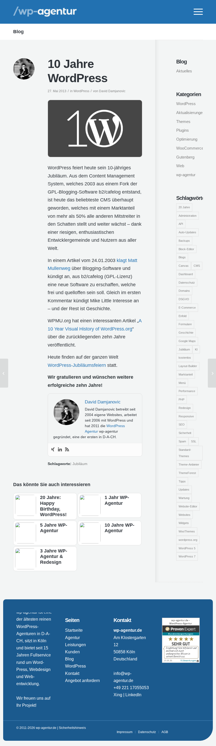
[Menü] (195, 12)
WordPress (81, 91)
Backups (184, 240)
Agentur (72, 637)
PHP (181, 399)
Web (180, 166)
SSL (193, 441)
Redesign (185, 407)
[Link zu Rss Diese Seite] (196, 728)
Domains (184, 290)
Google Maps (187, 341)
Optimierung (186, 139)
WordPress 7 (187, 556)
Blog (18, 31)
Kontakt (72, 673)
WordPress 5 (187, 548)
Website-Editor (188, 506)
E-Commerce (187, 307)
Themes (183, 121)
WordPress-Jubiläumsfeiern (77, 365)
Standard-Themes (185, 453)
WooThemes (187, 531)
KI (196, 349)
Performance (187, 391)
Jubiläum (79, 464)
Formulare (185, 324)
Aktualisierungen (189, 112)
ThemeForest (187, 473)
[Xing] (53, 449)
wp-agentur (185, 174)
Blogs (182, 257)
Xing (118, 695)
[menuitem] (195, 12)
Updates (184, 489)
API (181, 223)
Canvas (184, 265)
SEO (182, 424)
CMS (197, 265)
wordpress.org (188, 539)
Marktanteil (186, 374)
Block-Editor (186, 249)
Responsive (186, 416)
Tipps (182, 481)
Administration (188, 215)
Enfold (182, 316)
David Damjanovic (112, 91)
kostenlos (185, 357)
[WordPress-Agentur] (45, 12)
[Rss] (67, 449)
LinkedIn (133, 695)
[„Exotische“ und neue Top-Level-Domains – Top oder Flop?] (212, 373)
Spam (182, 441)
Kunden (72, 652)
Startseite (74, 630)
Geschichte (186, 332)
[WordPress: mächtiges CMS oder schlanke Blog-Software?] (4, 373)
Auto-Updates (187, 232)
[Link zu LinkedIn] (188, 728)
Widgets (184, 523)
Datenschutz (187, 282)
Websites (184, 514)
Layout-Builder (188, 366)
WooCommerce (189, 148)
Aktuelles (184, 71)
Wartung (184, 498)
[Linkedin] (60, 449)
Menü (182, 382)
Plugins (182, 130)
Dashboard (186, 274)
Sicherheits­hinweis (72, 728)
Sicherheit (185, 432)
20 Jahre (184, 207)
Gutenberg (185, 157)
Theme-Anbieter (189, 464)
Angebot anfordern (82, 680)
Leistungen (75, 645)
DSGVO (184, 299)
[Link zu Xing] (180, 728)
